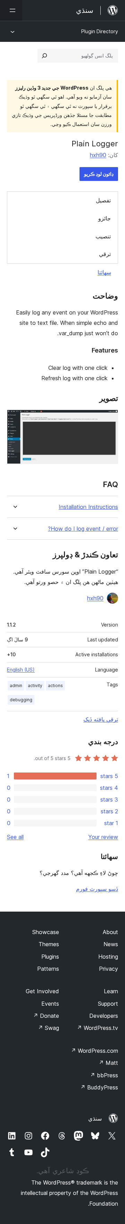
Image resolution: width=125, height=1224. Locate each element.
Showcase (45, 932)
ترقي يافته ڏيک (100, 719)
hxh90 (98, 155)
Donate (46, 1015)
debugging (21, 699)
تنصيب (103, 236)
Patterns (48, 968)
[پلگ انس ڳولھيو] (44, 56)
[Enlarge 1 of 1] (108, 418)
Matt (108, 1062)
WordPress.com (94, 1050)
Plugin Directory (99, 31)
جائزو (104, 218)
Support (108, 1003)
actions (55, 685)
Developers (103, 1015)
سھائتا (104, 272)
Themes (49, 944)
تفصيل (103, 200)
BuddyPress (99, 1087)
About (110, 932)
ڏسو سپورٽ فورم (97, 888)
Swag (48, 1027)
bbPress (104, 1075)
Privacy (108, 968)
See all (15, 836)
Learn (111, 991)
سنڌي (95, 1118)
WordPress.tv (97, 1027)
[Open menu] (11, 10)
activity (35, 685)
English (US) (21, 670)
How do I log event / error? (83, 529)
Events (50, 1003)
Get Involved (42, 991)
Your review (103, 836)
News (110, 944)
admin (16, 685)
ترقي (105, 253)
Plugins (50, 956)
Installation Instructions (88, 507)
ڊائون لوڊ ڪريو (99, 174)
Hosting (108, 956)
